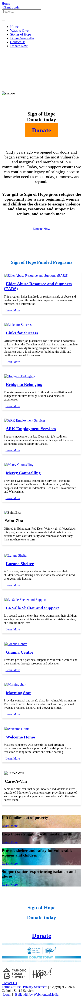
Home (6, 3)
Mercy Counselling (23, 472)
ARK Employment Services (31, 428)
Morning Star (18, 692)
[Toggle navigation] (3, 20)
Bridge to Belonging (24, 384)
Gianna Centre (19, 652)
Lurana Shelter (20, 563)
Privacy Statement (35, 987)
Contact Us (9, 983)
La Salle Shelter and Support (32, 608)
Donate (41, 935)
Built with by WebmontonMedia (37, 994)
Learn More (13, 310)
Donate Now (41, 229)
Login (7, 994)
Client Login (11, 7)
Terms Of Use (11, 987)
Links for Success (22, 333)
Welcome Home (20, 737)
